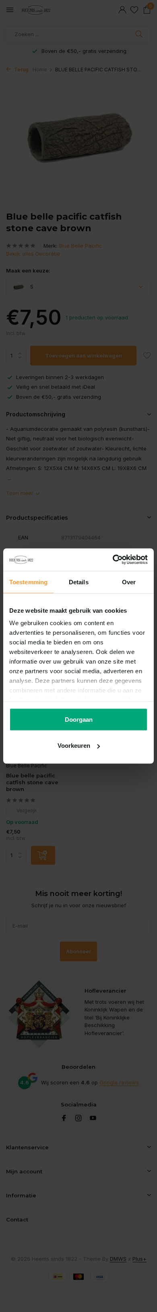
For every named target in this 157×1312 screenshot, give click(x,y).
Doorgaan (79, 719)
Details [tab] (79, 581)
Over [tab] (129, 581)
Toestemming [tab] (28, 581)
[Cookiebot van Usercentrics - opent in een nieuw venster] (113, 560)
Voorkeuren (74, 745)
